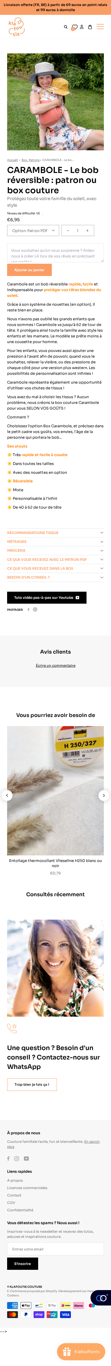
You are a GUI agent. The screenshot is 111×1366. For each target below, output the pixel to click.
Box (24, 160)
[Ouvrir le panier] (90, 27)
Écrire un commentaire (55, 665)
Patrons (34, 160)
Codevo (13, 1295)
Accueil (12, 160)
